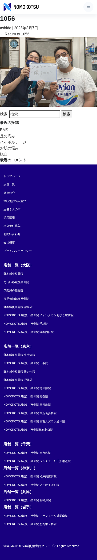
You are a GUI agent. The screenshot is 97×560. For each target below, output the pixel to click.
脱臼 (4, 154)
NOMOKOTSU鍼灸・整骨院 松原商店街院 (30, 476)
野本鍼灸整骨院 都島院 (18, 307)
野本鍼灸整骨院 (13, 273)
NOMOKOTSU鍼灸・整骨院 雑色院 (26, 396)
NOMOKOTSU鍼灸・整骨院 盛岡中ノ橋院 (30, 524)
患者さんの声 (12, 209)
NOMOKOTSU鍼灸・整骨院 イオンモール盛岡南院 (36, 516)
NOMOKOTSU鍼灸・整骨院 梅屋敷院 (27, 388)
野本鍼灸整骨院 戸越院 (18, 380)
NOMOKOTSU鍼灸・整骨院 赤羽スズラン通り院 (34, 421)
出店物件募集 (12, 225)
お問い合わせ (12, 234)
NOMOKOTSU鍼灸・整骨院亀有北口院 (28, 429)
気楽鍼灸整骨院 (13, 290)
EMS (4, 130)
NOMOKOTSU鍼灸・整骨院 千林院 (26, 323)
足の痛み (7, 136)
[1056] (48, 72)
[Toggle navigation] (88, 7)
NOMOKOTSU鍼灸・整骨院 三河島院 (27, 404)
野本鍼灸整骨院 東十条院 (19, 355)
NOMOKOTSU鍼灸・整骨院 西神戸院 (27, 500)
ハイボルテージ (13, 142)
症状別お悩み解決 (15, 201)
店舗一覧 (9, 184)
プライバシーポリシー (18, 251)
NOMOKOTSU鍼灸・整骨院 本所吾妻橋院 (30, 413)
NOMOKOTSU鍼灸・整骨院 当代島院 (27, 453)
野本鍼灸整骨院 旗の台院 (19, 371)
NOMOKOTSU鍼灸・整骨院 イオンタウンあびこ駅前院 (38, 315)
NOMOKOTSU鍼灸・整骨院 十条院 (26, 363)
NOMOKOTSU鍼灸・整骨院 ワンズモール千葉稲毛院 (37, 461)
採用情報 (9, 217)
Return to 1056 (14, 34)
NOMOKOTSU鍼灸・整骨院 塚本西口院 (29, 332)
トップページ (12, 176)
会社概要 (9, 242)
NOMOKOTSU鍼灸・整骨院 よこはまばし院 (31, 485)
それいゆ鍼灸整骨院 (16, 282)
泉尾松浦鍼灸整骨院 (16, 298)
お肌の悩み (9, 148)
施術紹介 (9, 192)
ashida (5, 28)
